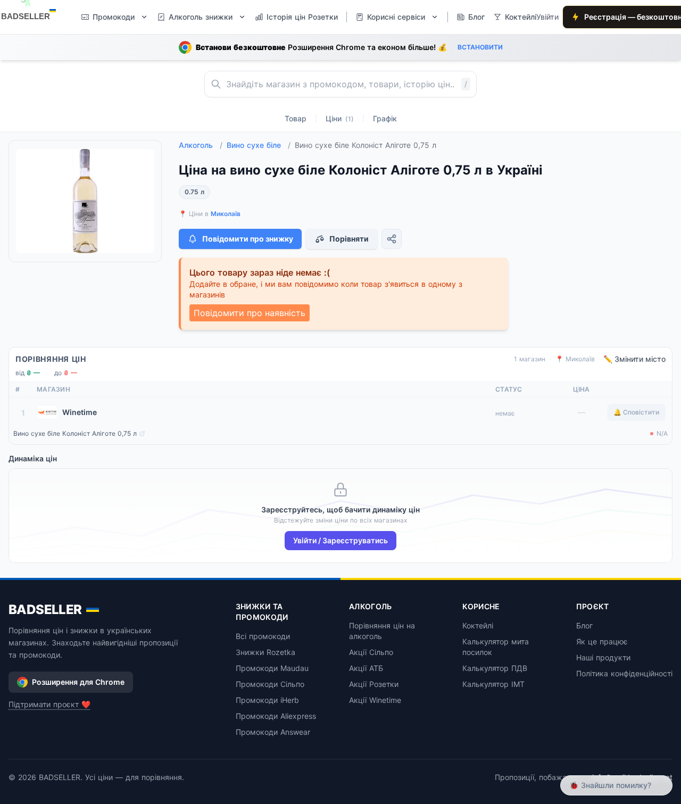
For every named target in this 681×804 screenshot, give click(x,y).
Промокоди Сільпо (270, 684)
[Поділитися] (391, 239)
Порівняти (349, 238)
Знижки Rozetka (265, 652)
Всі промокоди (263, 636)
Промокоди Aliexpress (276, 715)
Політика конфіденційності (624, 673)
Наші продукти (603, 657)
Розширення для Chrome (78, 681)
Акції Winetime (375, 699)
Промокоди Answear (273, 731)
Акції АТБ (366, 668)
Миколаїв (225, 214)
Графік (385, 118)
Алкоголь (200, 145)
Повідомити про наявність (249, 313)
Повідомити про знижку (247, 238)
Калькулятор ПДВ (494, 668)
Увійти (547, 16)
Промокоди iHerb (267, 699)
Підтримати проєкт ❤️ (49, 704)
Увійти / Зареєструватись (340, 540)
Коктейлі (477, 625)
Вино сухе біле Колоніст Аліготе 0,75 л (75, 433)
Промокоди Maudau (272, 668)
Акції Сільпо (371, 652)
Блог (584, 625)
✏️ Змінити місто (634, 358)
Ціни (340, 118)
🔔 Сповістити (636, 412)
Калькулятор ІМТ (493, 684)
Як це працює (602, 641)
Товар (295, 118)
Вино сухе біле (258, 145)
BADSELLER (45, 609)
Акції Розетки (373, 684)
